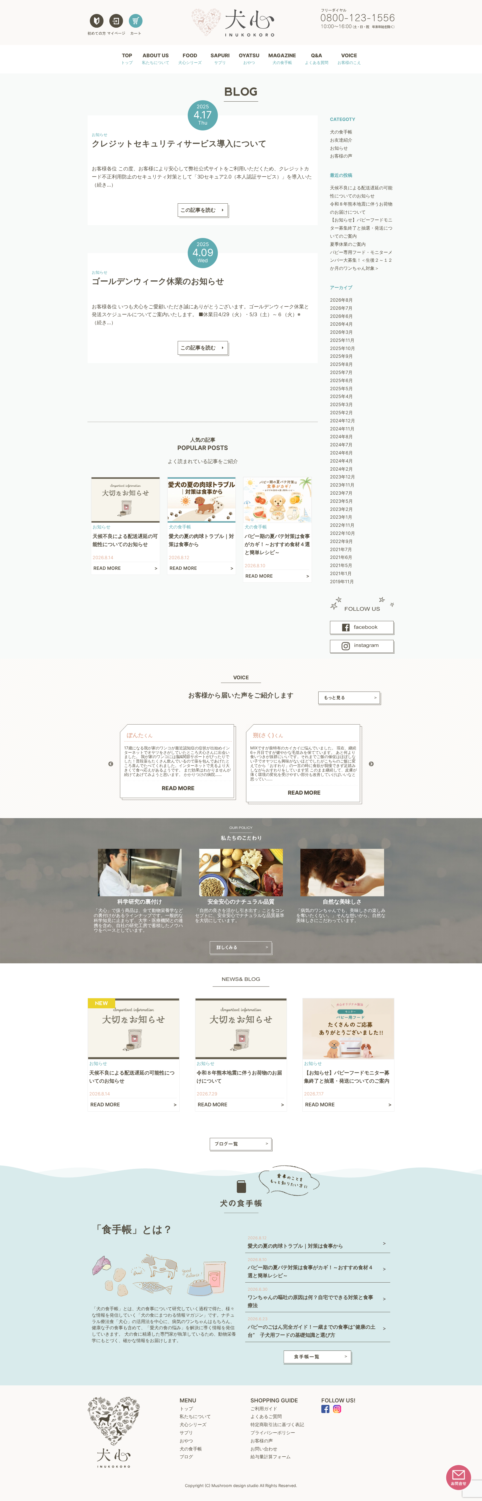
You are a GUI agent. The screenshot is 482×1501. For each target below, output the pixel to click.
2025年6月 (341, 380)
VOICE (349, 59)
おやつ (186, 1440)
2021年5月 (341, 565)
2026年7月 (341, 308)
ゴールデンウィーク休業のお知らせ (158, 281)
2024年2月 (341, 469)
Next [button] (371, 764)
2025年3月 (341, 404)
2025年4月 (341, 396)
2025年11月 (342, 340)
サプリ (186, 1432)
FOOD (190, 59)
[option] (178, 762)
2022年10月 (342, 533)
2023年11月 (342, 485)
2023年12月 (342, 477)
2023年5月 (341, 501)
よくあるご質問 (266, 1416)
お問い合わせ (263, 1449)
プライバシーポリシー (272, 1432)
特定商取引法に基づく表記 (277, 1424)
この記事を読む (198, 210)
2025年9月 (341, 356)
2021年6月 (341, 557)
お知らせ (339, 148)
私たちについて (195, 1416)
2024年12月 (342, 420)
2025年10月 (342, 348)
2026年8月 (341, 300)
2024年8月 (341, 436)
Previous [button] (111, 764)
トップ (186, 1408)
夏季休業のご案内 (348, 244)
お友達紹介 (341, 140)
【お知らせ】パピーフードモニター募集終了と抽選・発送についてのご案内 (361, 228)
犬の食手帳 (341, 132)
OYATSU (249, 59)
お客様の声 (341, 156)
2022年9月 (341, 541)
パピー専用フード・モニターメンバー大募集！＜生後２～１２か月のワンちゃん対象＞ (361, 260)
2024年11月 (342, 429)
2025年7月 (341, 372)
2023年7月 (341, 493)
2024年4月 (341, 461)
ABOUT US (155, 59)
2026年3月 (341, 332)
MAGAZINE (282, 59)
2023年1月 (341, 517)
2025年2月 (341, 412)
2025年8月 (341, 364)
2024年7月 (341, 444)
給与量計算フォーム (270, 1456)
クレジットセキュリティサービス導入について (179, 143)
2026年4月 (341, 324)
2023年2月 (341, 509)
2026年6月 (341, 316)
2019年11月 (342, 581)
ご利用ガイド (263, 1408)
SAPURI (220, 59)
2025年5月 (341, 388)
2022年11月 (342, 525)
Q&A (316, 59)
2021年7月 (341, 549)
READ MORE (178, 788)
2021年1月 (341, 573)
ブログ (186, 1456)
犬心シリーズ (193, 1424)
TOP (127, 59)
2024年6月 (341, 453)
